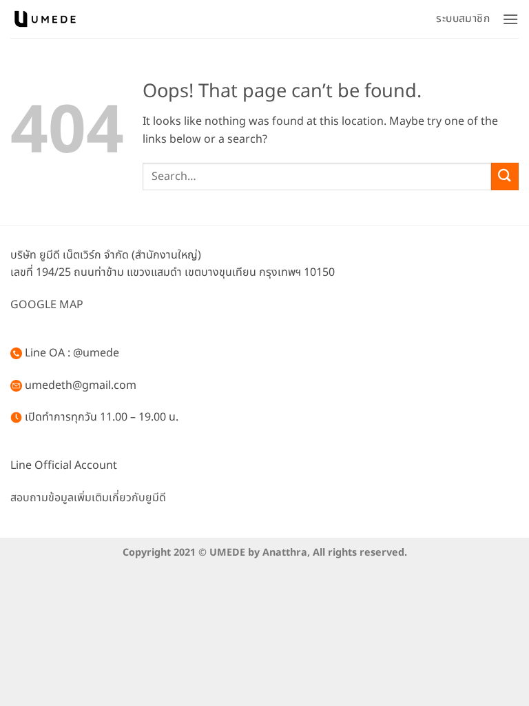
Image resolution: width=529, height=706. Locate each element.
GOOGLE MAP (46, 304)
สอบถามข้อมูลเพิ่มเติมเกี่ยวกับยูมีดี (88, 498)
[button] (510, 19)
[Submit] (505, 176)
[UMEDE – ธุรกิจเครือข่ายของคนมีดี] (44, 19)
